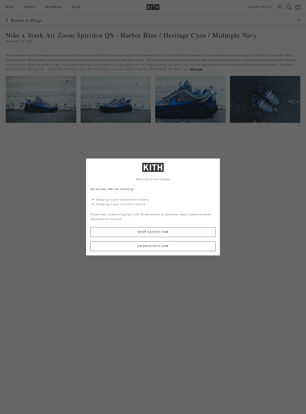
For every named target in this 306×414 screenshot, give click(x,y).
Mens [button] (29, 7)
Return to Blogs (26, 20)
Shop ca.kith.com (152, 232)
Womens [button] (53, 7)
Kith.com (196, 69)
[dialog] (153, 206)
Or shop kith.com (152, 246)
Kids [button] (76, 7)
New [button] (10, 7)
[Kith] (153, 7)
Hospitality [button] (260, 7)
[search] (288, 7)
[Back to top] (299, 20)
